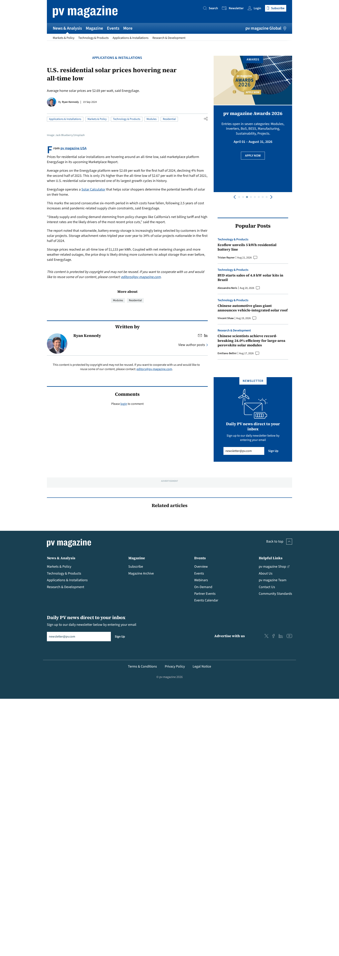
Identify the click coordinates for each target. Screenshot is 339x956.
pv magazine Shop (272, 566)
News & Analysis (67, 28)
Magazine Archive (141, 573)
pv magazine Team (272, 580)
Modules (152, 119)
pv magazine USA (73, 148)
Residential (169, 119)
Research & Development (168, 38)
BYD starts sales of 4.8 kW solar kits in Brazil (250, 277)
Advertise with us (229, 635)
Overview (201, 566)
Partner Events (205, 593)
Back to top (274, 541)
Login (257, 8)
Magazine (94, 28)
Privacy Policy (175, 666)
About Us (265, 573)
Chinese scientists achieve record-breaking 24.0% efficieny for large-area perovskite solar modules (251, 340)
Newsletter (236, 8)
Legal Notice (202, 666)
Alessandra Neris (227, 288)
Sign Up (273, 451)
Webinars (201, 580)
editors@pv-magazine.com (141, 277)
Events (113, 28)
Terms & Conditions (142, 666)
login (123, 404)
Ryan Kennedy (70, 102)
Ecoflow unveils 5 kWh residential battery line (247, 247)
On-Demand (203, 587)
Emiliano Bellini (227, 353)
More (127, 28)
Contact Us (267, 587)
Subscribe (135, 566)
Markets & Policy (63, 38)
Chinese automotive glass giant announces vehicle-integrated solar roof (253, 308)
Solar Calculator (93, 189)
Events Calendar (206, 600)
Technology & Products (93, 38)
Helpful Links (270, 558)
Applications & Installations (131, 38)
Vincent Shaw (226, 318)
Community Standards (275, 593)
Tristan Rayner (226, 258)
